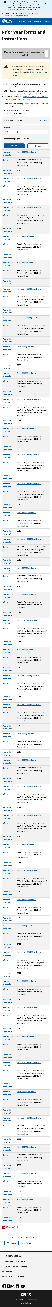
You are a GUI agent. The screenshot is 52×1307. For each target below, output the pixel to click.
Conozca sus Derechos (16, 1261)
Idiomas (8, 1271)
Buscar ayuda (43, 120)
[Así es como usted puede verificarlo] (26, 15)
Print (28, 1243)
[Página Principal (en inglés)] (7, 21)
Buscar (22, 21)
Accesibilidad (26, 1303)
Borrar (38, 146)
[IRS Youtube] (22, 1285)
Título (5, 160)
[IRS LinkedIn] (18, 1285)
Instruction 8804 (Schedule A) (29, 178)
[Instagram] (13, 1285)
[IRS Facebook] (4, 1285)
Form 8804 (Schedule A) (26, 152)
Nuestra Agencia (13, 1256)
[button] (34, 21)
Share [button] (13, 1243)
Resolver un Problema (16, 1266)
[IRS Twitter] (9, 1285)
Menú (47, 21)
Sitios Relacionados (15, 1276)
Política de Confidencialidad (26, 1299)
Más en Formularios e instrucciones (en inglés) (24, 53)
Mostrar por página (12, 138)
